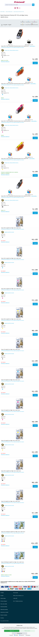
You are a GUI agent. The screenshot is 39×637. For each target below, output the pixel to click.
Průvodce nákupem (4, 601)
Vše (1, 24)
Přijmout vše (12, 630)
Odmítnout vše (19, 633)
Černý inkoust (23, 22)
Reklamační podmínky (4, 609)
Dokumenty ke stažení (4, 612)
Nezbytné (11, 635)
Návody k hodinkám (4, 615)
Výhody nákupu (3, 598)
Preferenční (22, 635)
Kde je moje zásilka (4, 604)
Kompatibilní (5, 24)
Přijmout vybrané (27, 630)
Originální (9, 24)
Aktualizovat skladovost (5, 61)
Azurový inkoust (28, 22)
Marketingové (28, 635)
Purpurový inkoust (34, 22)
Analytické (16, 635)
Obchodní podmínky (4, 606)
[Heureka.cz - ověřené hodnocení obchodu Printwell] (23, 9)
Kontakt (2, 595)
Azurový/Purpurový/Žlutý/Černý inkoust (31, 24)
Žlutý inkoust (23, 24)
